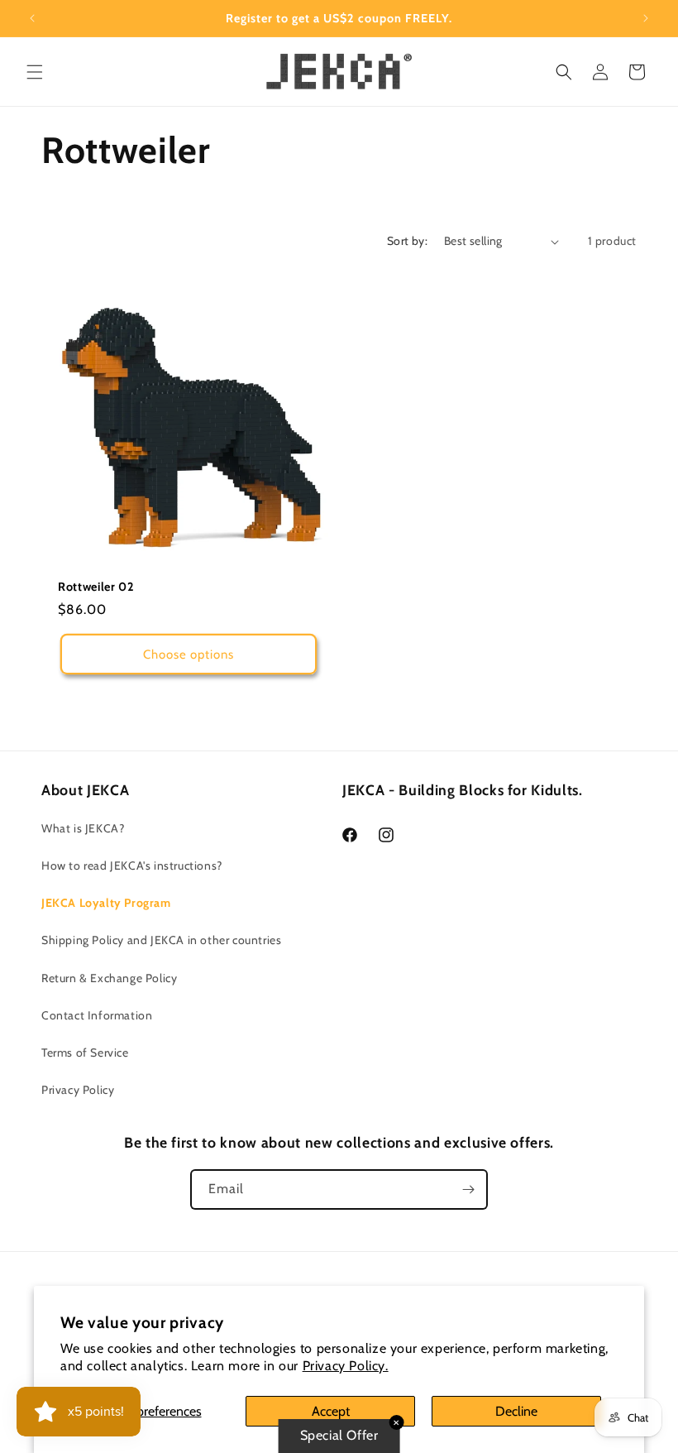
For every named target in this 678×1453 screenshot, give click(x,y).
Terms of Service (85, 1052)
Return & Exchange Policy (109, 978)
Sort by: (407, 240)
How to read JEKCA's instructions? (131, 865)
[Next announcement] (646, 18)
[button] (35, 72)
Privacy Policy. (346, 1366)
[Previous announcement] (32, 18)
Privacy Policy (77, 1089)
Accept (331, 1411)
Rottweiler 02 (96, 586)
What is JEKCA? (82, 828)
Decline (516, 1411)
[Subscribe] (468, 1189)
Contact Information (96, 1015)
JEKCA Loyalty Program (106, 902)
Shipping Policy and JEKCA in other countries (161, 940)
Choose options (188, 654)
